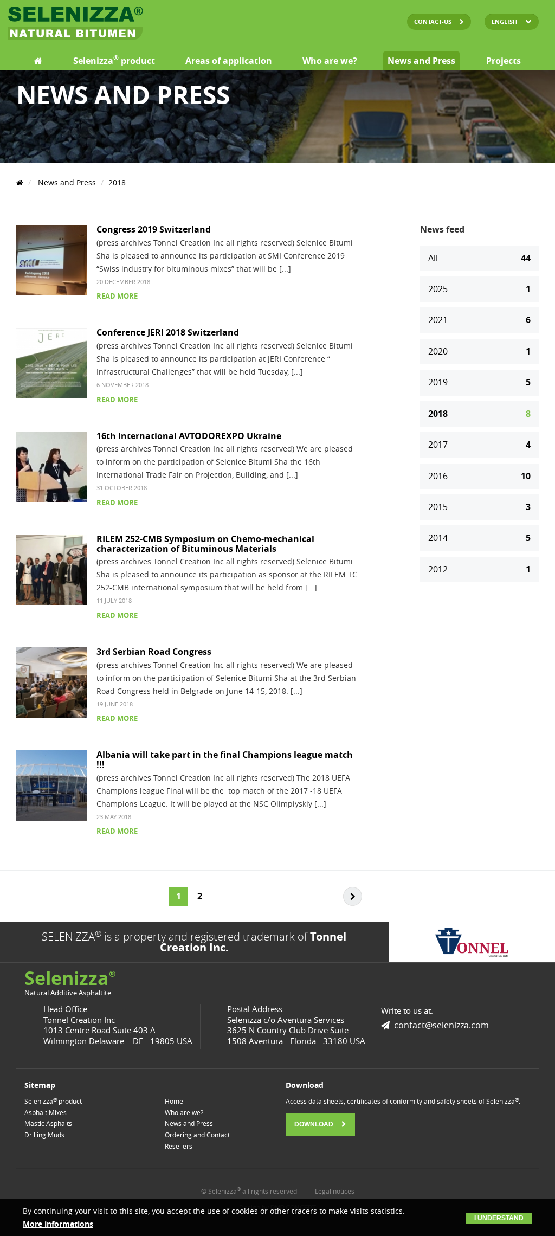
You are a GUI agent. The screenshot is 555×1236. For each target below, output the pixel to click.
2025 (479, 289)
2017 (479, 444)
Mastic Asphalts (48, 1123)
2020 (479, 351)
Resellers (178, 1146)
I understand (499, 1218)
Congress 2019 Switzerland (153, 229)
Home (174, 1101)
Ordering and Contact (197, 1134)
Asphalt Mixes (45, 1112)
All (479, 258)
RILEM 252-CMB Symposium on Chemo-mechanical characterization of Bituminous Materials (205, 544)
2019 (479, 382)
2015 (479, 507)
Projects (503, 61)
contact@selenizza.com (441, 1025)
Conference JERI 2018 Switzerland (167, 332)
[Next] (352, 896)
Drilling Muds (44, 1134)
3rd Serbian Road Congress (153, 652)
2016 (479, 476)
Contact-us (433, 21)
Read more (117, 296)
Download (314, 1124)
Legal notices (334, 1191)
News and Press (421, 61)
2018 (117, 182)
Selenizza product (114, 60)
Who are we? (329, 61)
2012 (479, 569)
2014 (479, 538)
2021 (479, 320)
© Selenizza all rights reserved (249, 1191)
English (504, 21)
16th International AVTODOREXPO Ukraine (188, 436)
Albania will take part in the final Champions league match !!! (224, 759)
